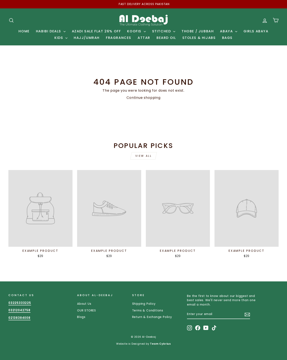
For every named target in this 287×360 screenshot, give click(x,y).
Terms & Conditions (147, 311)
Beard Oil (166, 37)
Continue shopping (143, 97)
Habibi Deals (49, 31)
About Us (84, 304)
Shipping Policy (144, 304)
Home (23, 31)
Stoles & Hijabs (199, 37)
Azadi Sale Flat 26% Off (96, 31)
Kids (59, 37)
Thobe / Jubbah (198, 31)
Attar (144, 37)
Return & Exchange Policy (152, 317)
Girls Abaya (256, 31)
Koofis (134, 31)
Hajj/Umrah (87, 37)
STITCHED (162, 31)
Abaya (227, 31)
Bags (227, 37)
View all (143, 156)
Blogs (81, 317)
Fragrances (118, 37)
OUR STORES (86, 311)
